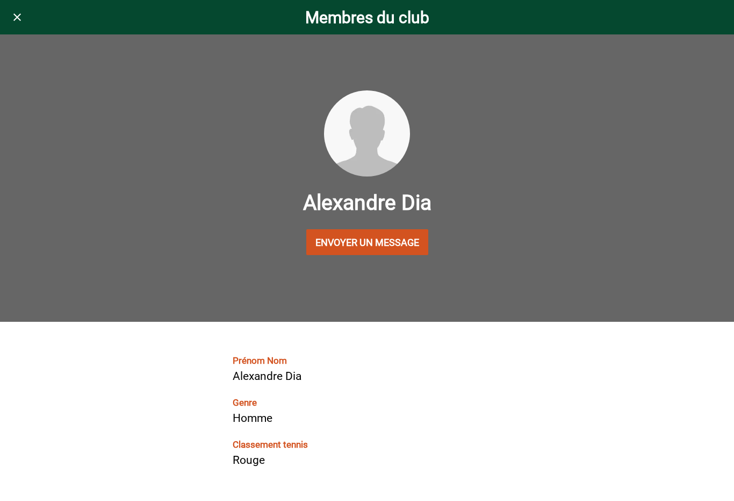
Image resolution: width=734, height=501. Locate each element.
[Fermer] (17, 17)
